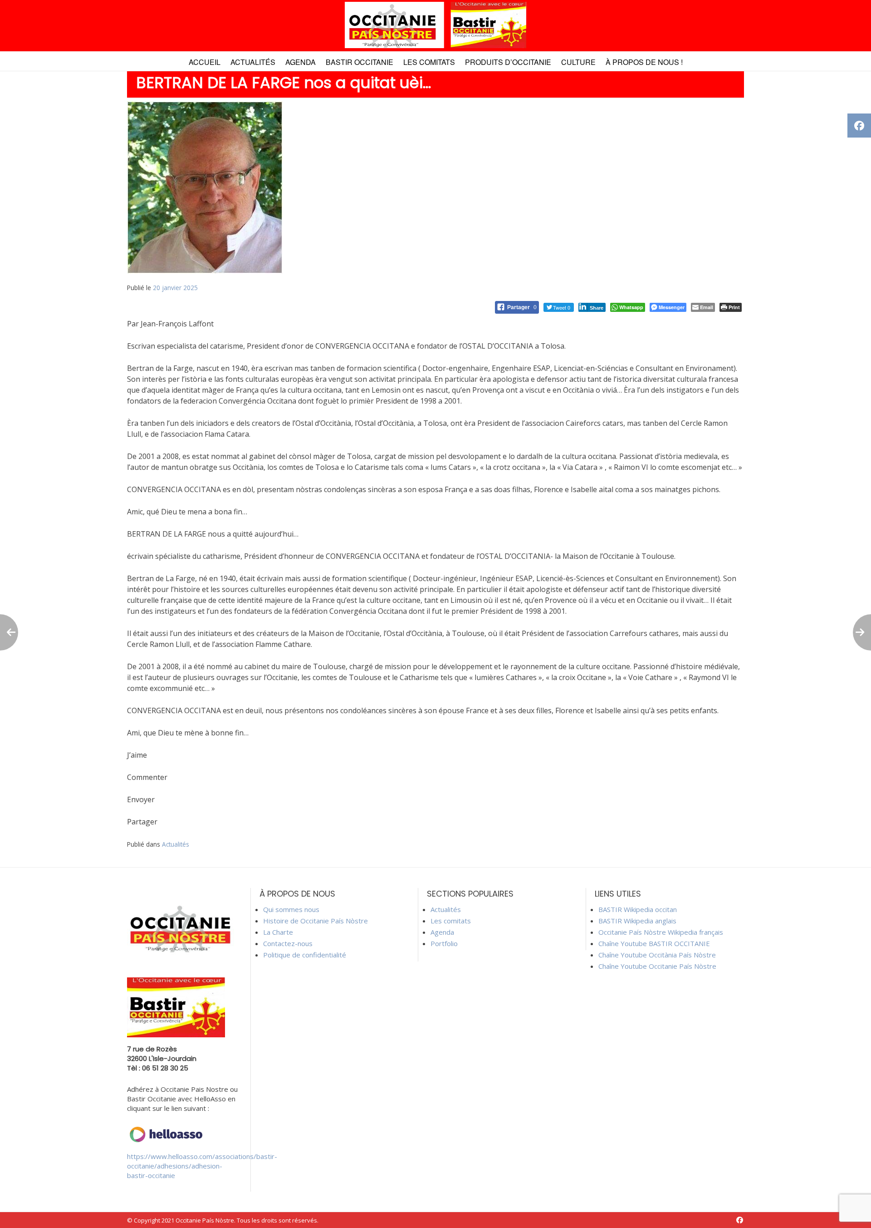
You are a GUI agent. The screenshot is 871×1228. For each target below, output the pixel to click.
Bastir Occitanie (359, 62)
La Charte (278, 932)
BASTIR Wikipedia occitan (637, 909)
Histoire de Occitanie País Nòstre (315, 920)
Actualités (252, 62)
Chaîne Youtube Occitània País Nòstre (657, 954)
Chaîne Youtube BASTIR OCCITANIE (654, 943)
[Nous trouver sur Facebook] (739, 1220)
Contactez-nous (288, 943)
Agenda (300, 62)
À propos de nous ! (644, 62)
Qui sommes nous (291, 909)
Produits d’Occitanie (508, 62)
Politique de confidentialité (304, 954)
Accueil (204, 62)
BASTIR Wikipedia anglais (637, 920)
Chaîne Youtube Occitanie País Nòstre (657, 966)
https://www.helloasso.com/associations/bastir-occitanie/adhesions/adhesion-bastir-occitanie (202, 1166)
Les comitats (429, 62)
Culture (578, 62)
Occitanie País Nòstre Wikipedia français (660, 932)
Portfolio (444, 943)
